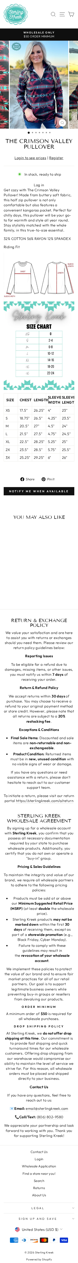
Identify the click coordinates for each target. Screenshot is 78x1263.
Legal (38, 1208)
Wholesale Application (39, 1166)
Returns (39, 1188)
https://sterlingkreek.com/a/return (44, 800)
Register (56, 157)
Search (39, 1181)
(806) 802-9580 (50, 1117)
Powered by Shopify (39, 1259)
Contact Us (39, 1152)
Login (39, 1159)
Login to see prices (30, 157)
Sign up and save (38, 1218)
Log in (39, 185)
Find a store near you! (39, 1173)
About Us (39, 1195)
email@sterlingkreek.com (47, 1108)
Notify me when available (39, 491)
